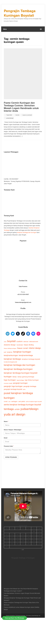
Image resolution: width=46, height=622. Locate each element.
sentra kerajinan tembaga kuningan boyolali (22, 404)
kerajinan (9, 352)
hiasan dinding (29, 345)
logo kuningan (10, 379)
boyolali (11, 341)
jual (5, 352)
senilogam (14, 401)
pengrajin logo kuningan (13, 386)
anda (5, 341)
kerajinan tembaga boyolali (31, 359)
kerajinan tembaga (12, 358)
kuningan (8, 376)
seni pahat (21, 401)
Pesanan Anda (9, 446)
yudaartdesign (9, 118)
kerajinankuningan (11, 355)
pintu (24, 389)
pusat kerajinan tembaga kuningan (18, 395)
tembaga (9, 409)
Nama (6, 421)
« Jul (22, 549)
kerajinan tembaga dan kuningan (26, 232)
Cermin (17, 115)
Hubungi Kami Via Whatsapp (14, 618)
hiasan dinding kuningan (10, 348)
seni (9, 401)
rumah (6, 401)
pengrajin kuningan (20, 383)
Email (5, 438)
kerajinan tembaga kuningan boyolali (20, 372)
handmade (20, 345)
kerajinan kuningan (22, 351)
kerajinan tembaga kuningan (18, 368)
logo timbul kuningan (32, 380)
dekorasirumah (33, 341)
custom (19, 341)
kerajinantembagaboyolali (10, 362)
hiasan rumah (22, 348)
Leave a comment (27, 115)
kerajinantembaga (26, 355)
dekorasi (25, 341)
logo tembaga (20, 380)
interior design (35, 348)
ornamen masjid (8, 383)
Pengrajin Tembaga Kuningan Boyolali (20, 13)
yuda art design (14, 414)
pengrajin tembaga (29, 386)
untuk (17, 409)
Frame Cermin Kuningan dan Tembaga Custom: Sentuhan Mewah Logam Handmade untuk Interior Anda (21, 106)
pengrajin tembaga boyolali (13, 389)
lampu (15, 376)
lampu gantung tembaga (26, 377)
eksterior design (10, 344)
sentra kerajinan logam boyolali (34, 401)
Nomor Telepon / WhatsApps (13, 430)
